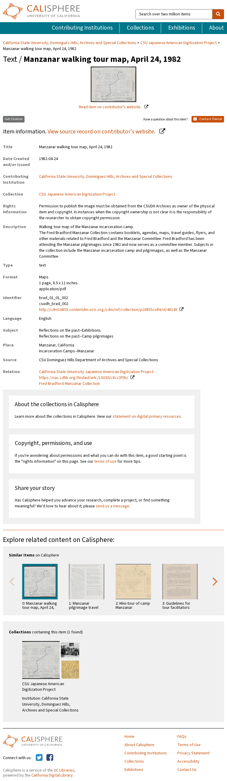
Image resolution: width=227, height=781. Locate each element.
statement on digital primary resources (147, 416)
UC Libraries (64, 770)
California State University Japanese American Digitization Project (96, 372)
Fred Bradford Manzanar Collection (69, 384)
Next (215, 581)
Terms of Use (189, 745)
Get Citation (14, 119)
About (216, 28)
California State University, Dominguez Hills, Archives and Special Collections (70, 43)
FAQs (182, 737)
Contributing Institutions (82, 28)
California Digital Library (52, 775)
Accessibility (188, 761)
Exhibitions (181, 28)
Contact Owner (210, 119)
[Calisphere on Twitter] (39, 758)
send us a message (112, 506)
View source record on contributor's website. (102, 132)
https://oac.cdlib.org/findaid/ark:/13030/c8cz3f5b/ (83, 378)
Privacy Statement (193, 753)
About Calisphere (139, 745)
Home (129, 737)
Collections (140, 28)
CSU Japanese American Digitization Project (178, 43)
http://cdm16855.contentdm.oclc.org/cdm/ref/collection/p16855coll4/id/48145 (108, 310)
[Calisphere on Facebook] (49, 758)
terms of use (105, 461)
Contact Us (187, 770)
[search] (218, 14)
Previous (12, 581)
